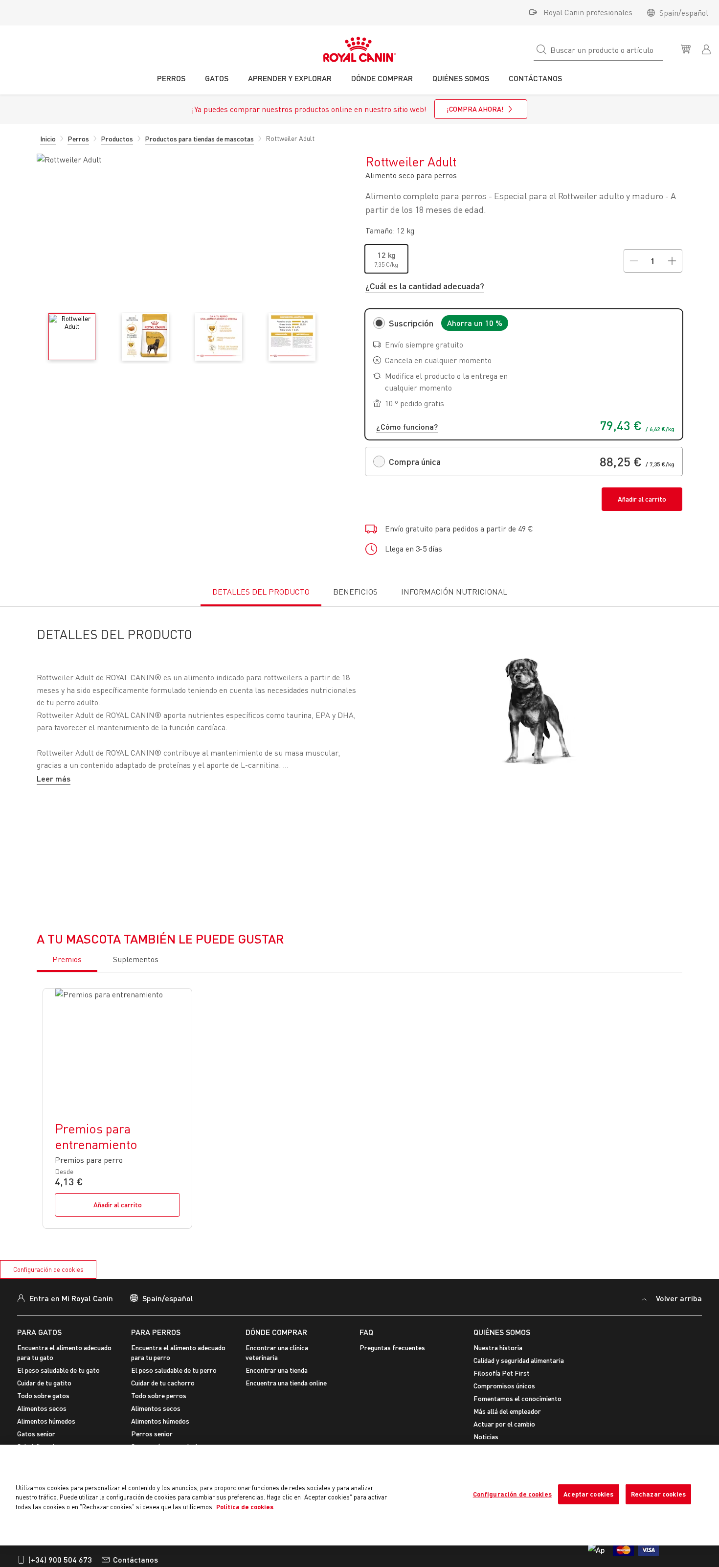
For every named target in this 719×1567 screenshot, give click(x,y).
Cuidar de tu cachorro (163, 1383)
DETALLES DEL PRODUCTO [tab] (261, 592)
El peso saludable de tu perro (174, 1370)
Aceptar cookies (588, 1494)
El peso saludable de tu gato (58, 1370)
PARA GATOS (39, 1332)
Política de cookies (244, 1507)
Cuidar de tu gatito (44, 1383)
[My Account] (707, 48)
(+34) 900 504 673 (60, 1559)
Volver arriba (678, 1298)
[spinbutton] (652, 261)
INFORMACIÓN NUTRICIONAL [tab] (454, 592)
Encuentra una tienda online (286, 1383)
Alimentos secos (42, 1408)
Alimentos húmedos (46, 1421)
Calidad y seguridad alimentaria (518, 1360)
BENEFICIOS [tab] (355, 592)
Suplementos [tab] (135, 959)
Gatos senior (36, 1433)
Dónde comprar (276, 1332)
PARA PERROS (155, 1332)
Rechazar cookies (658, 1494)
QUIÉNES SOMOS (501, 1332)
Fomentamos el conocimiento (517, 1398)
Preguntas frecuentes (392, 1347)
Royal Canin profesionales (587, 12)
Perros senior (152, 1433)
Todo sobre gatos (43, 1395)
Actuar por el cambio (504, 1424)
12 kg (386, 254)
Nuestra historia (497, 1347)
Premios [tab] (67, 959)
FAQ (366, 1332)
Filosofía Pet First (501, 1373)
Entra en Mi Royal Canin (71, 1298)
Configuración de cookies (48, 1269)
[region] (359, 1495)
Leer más (53, 778)
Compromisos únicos (504, 1386)
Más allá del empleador (507, 1411)
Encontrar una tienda (277, 1370)
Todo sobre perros (158, 1395)
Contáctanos (135, 1559)
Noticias (485, 1436)
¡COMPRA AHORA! (475, 109)
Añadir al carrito (642, 499)
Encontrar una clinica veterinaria (277, 1352)
